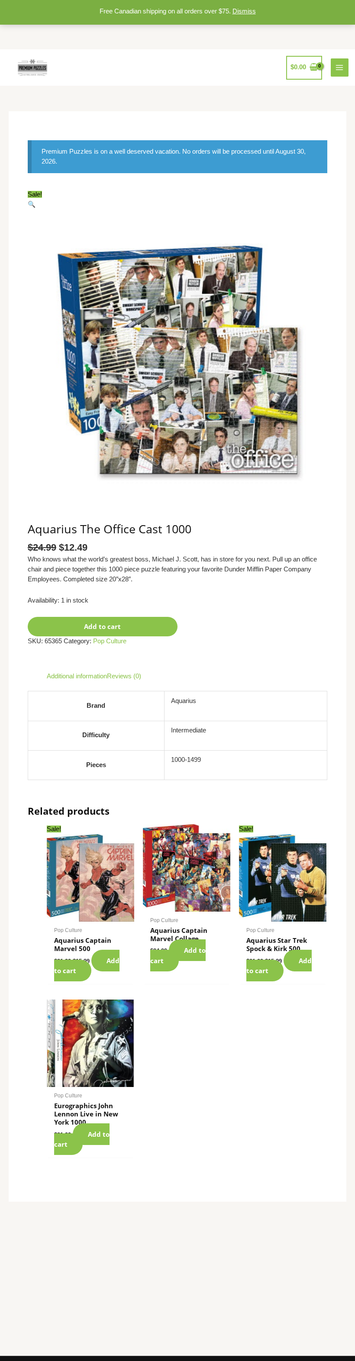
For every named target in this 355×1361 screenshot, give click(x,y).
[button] (32, 204)
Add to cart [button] (86, 965)
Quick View (90, 913)
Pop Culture (109, 641)
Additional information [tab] (77, 676)
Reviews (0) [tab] (124, 676)
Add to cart (102, 626)
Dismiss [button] (244, 11)
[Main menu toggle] (340, 67)
